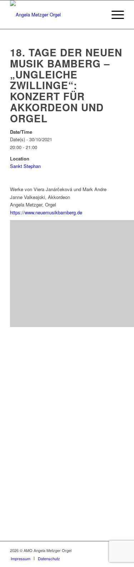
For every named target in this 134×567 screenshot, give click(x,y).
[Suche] (97, 14)
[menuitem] (97, 14)
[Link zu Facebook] (97, 550)
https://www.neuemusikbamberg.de (46, 212)
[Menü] (114, 14)
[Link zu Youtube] (108, 550)
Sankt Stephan (25, 166)
